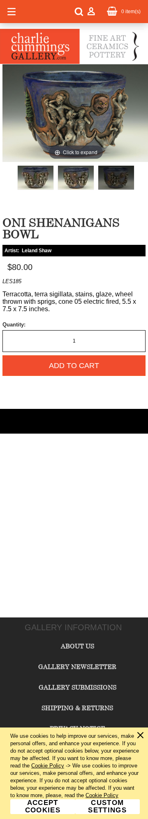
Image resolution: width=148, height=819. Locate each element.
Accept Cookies (42, 806)
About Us (77, 646)
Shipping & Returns (77, 707)
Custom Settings (107, 806)
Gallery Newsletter (77, 666)
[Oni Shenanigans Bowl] (35, 178)
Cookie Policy (47, 766)
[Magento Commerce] (72, 62)
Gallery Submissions (77, 687)
